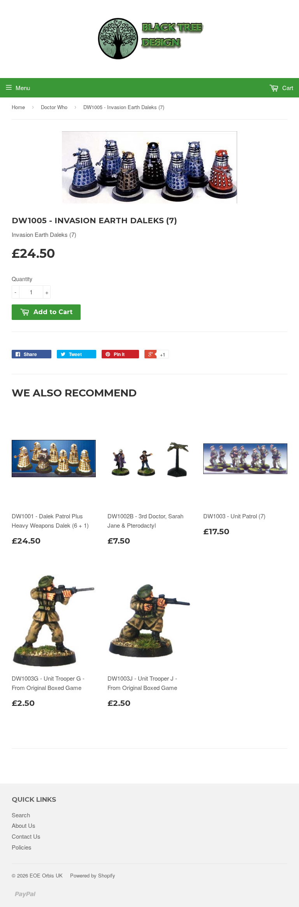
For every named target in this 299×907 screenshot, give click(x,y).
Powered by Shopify (92, 875)
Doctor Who (54, 107)
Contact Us (26, 836)
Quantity (22, 279)
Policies (22, 847)
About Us (23, 825)
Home (18, 107)
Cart (287, 87)
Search (21, 815)
